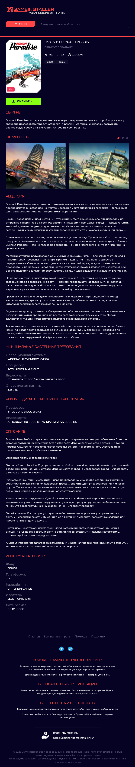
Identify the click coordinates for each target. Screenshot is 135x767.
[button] (118, 138)
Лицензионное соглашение (95, 758)
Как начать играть (57, 636)
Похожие (98, 636)
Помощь (81, 636)
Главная (34, 636)
